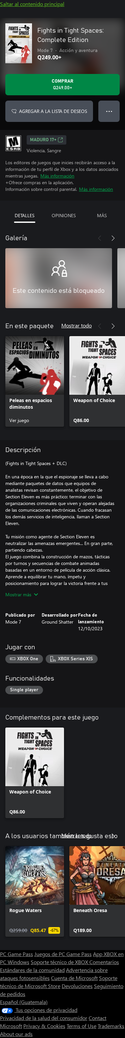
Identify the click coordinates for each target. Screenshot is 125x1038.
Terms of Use (81, 1025)
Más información (57, 176)
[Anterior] (99, 238)
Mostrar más (18, 594)
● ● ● (109, 111)
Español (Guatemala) (24, 1001)
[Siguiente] (113, 238)
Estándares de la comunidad (32, 969)
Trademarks (111, 1025)
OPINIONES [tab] (64, 215)
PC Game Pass (16, 953)
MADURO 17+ (43, 140)
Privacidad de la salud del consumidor (43, 1017)
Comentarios (104, 961)
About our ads (16, 1033)
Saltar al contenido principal (32, 3)
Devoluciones (77, 985)
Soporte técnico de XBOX (60, 961)
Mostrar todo (76, 325)
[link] (34, 381)
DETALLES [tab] (24, 215)
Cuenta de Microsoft (74, 977)
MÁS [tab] (102, 215)
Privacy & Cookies (44, 1025)
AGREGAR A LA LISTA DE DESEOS (53, 111)
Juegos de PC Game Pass (63, 953)
